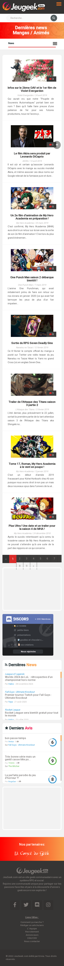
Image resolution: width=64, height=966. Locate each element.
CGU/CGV (32, 938)
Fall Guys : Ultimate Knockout (21, 745)
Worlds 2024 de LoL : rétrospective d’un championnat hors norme (29, 678)
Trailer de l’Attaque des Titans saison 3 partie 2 (32, 403)
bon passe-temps (15, 738)
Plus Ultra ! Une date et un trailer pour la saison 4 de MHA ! (32, 527)
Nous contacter (32, 941)
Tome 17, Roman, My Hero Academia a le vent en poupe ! (32, 465)
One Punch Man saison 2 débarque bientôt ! (32, 279)
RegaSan (12, 782)
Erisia (41, 956)
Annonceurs (32, 935)
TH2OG (11, 763)
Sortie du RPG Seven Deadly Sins (32, 343)
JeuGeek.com (21, 956)
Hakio (11, 684)
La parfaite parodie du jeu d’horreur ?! (20, 777)
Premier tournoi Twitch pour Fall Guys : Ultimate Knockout (28, 696)
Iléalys (11, 742)
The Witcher (13, 766)
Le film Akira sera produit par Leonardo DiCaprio (32, 155)
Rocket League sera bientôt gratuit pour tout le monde (31, 714)
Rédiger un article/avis (32, 925)
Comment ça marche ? (32, 922)
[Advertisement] (35, 588)
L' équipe (32, 928)
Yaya (10, 702)
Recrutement (32, 931)
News (11, 43)
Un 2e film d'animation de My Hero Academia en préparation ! (32, 217)
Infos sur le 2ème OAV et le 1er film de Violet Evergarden (32, 89)
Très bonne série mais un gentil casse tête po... (20, 758)
